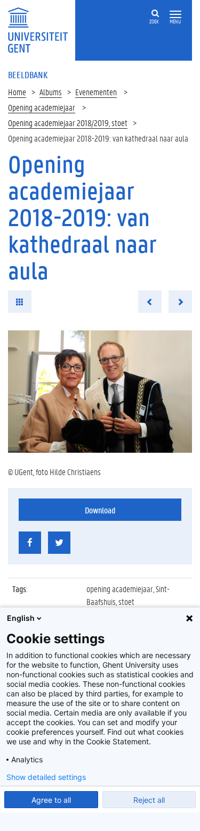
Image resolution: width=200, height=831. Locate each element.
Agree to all (51, 799)
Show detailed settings (46, 777)
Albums (50, 91)
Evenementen (96, 91)
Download (100, 510)
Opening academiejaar (41, 107)
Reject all (149, 799)
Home (17, 91)
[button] (175, 14)
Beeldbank (27, 74)
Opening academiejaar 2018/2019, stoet (67, 122)
